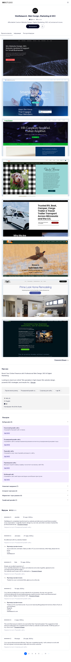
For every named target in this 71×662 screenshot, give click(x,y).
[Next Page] (48, 653)
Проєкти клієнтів (6, 33)
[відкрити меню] (68, 2)
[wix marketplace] (7, 2)
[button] (35, 57)
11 (45, 653)
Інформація (17, 33)
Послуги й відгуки (28, 33)
